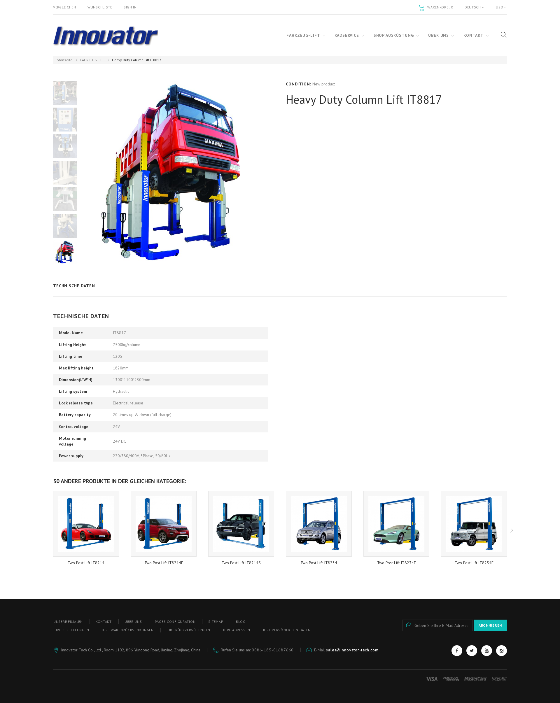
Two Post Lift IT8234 (318, 562)
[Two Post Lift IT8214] (86, 524)
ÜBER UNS (133, 621)
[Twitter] (471, 650)
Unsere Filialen (68, 621)
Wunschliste (100, 7)
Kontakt (104, 621)
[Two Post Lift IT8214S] (241, 524)
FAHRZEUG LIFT (92, 60)
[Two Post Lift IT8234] (319, 524)
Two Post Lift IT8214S (241, 562)
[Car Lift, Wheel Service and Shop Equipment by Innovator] (105, 35)
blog (240, 621)
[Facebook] (457, 650)
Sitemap (215, 621)
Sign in (130, 7)
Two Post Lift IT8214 (86, 562)
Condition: (298, 84)
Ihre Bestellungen (71, 630)
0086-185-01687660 (273, 650)
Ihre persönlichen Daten (287, 630)
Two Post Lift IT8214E (163, 562)
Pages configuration (175, 621)
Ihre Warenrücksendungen (128, 630)
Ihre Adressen (236, 630)
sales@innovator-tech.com (352, 650)
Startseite (64, 60)
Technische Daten (74, 285)
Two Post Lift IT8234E (396, 562)
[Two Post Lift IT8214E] (164, 524)
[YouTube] (486, 650)
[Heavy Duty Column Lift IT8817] (65, 93)
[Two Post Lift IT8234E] (396, 524)
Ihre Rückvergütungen (188, 630)
